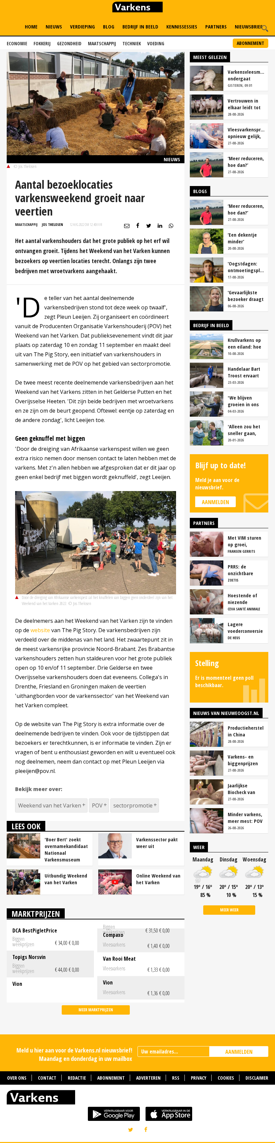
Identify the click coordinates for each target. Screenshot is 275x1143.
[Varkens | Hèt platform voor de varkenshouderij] (137, 8)
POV (97, 805)
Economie (17, 43)
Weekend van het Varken (49, 805)
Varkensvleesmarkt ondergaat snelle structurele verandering (246, 75)
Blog (108, 26)
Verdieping (82, 26)
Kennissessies (181, 26)
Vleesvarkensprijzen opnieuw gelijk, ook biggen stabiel (246, 132)
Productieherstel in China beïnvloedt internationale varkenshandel (246, 731)
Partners (216, 26)
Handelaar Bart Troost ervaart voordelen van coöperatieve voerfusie (244, 372)
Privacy (198, 1078)
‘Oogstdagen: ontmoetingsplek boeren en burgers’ (246, 267)
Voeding (155, 43)
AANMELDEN (239, 1052)
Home (31, 26)
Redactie (77, 1078)
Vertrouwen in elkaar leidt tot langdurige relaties (244, 104)
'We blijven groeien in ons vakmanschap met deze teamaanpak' (243, 401)
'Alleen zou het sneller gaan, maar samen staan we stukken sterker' (245, 429)
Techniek (131, 43)
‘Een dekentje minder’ (242, 238)
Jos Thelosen (52, 224)
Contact (47, 1078)
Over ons (16, 1078)
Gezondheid (69, 43)
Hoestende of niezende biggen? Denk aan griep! (242, 598)
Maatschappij (102, 43)
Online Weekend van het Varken (158, 879)
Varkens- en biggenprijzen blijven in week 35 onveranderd (244, 760)
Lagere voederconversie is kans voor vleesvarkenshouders (246, 627)
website (40, 630)
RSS (175, 1078)
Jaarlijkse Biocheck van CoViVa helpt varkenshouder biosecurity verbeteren (244, 788)
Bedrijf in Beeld (140, 26)
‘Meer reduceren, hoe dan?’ (246, 161)
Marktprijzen (35, 913)
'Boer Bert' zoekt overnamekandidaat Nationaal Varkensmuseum (66, 849)
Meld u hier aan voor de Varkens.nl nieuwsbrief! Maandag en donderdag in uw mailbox (74, 1054)
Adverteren (148, 1078)
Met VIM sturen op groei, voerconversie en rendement (246, 541)
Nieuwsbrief (249, 26)
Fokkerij (42, 43)
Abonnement (250, 43)
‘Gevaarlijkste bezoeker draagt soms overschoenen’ (246, 295)
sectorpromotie (133, 805)
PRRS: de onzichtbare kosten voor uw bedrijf (244, 570)
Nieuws (54, 26)
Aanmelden (215, 502)
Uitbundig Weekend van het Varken (66, 879)
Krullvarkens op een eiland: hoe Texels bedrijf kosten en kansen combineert (244, 343)
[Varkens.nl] (137, 1098)
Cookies (226, 1078)
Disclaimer (256, 1078)
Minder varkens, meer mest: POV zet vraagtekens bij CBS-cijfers (245, 817)
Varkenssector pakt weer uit (157, 842)
